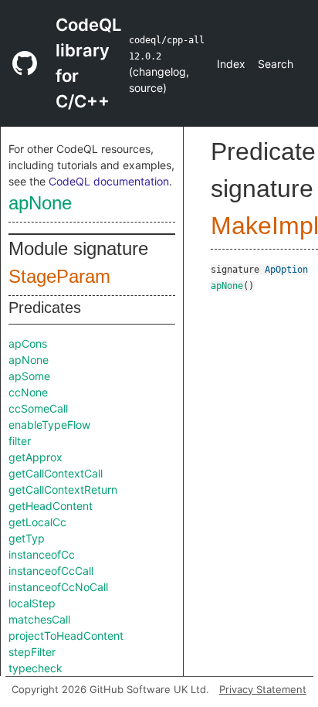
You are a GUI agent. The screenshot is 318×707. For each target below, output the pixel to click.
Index (231, 63)
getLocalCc (37, 522)
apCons (27, 343)
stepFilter (32, 651)
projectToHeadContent (65, 635)
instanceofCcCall (50, 570)
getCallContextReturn (62, 489)
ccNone (28, 392)
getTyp (26, 538)
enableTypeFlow (49, 424)
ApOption (286, 269)
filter (19, 440)
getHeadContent (50, 505)
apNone (40, 202)
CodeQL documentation (109, 181)
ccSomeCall (38, 408)
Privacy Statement (262, 689)
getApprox (35, 457)
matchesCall (39, 619)
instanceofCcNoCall (58, 586)
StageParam (59, 276)
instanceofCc (41, 554)
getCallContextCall (55, 473)
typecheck (35, 668)
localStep (32, 603)
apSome (29, 375)
